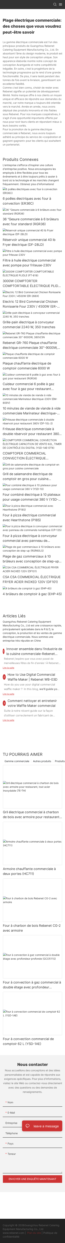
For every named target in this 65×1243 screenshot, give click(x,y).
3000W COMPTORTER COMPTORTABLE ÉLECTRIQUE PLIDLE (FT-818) (32, 283)
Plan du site (34, 1232)
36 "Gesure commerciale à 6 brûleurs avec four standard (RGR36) (31, 221)
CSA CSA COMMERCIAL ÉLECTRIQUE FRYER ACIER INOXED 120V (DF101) (32, 579)
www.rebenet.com (14, 1232)
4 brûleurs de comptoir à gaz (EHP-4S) (32, 594)
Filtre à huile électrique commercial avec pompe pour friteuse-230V (29, 262)
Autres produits (42, 761)
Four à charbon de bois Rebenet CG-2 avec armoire (32, 928)
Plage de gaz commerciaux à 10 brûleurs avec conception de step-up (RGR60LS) (31, 559)
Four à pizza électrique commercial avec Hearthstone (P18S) (29, 517)
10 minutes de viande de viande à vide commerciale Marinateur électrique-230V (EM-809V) (31, 411)
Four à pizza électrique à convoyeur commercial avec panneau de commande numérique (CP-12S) (30, 538)
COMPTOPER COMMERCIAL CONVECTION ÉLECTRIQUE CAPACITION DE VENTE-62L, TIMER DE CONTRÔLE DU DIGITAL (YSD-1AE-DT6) (32, 456)
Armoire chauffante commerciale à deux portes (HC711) (29, 871)
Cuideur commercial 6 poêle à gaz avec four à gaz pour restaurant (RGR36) (28, 386)
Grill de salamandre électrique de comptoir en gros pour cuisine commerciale (27, 476)
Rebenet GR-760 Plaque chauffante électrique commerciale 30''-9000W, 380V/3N (30, 345)
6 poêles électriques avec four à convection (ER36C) (27, 201)
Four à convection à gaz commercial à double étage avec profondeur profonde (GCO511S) (32, 985)
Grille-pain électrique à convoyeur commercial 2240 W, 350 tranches (29, 324)
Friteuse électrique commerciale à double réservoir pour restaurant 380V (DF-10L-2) (32, 431)
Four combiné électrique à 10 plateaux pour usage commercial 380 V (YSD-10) (31, 497)
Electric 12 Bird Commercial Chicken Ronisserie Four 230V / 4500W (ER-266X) (30, 304)
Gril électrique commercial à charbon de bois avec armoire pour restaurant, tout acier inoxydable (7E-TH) (31, 814)
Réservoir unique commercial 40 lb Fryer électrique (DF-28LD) (29, 242)
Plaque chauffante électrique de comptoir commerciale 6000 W (27, 365)
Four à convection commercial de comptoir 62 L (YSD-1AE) (28, 1041)
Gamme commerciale (17, 761)
